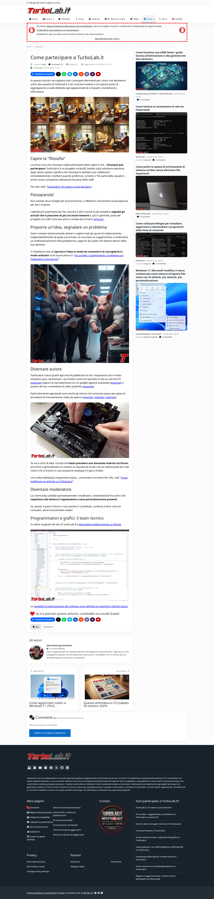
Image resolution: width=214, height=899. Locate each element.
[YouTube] (40, 767)
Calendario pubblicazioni (41, 822)
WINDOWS (141, 157)
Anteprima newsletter (39, 817)
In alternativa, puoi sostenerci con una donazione (58, 30)
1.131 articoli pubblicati (56, 649)
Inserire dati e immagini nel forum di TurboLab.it (158, 824)
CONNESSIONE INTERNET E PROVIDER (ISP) (154, 93)
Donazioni (34, 807)
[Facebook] (51, 767)
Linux (81, 19)
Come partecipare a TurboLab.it (150, 830)
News (136, 19)
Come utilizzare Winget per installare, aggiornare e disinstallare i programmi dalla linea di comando (160, 227)
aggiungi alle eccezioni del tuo (69, 26)
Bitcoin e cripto (117, 19)
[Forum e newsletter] (29, 767)
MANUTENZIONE (143, 213)
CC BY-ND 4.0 (87, 893)
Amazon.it (75, 861)
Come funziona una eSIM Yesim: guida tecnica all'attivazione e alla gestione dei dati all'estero (161, 56)
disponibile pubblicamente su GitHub (100, 524)
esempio (36, 382)
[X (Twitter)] (56, 767)
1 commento (160, 263)
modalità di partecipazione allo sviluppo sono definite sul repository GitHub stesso (81, 606)
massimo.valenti (151, 337)
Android (95, 19)
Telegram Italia (77, 866)
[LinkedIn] (67, 767)
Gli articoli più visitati (62, 820)
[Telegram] (45, 767)
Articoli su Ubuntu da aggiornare (68, 834)
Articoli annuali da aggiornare (67, 829)
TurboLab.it (38, 47)
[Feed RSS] (34, 767)
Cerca (164, 19)
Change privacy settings (38, 871)
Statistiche (34, 831)
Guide (149, 19)
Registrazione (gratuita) (40, 812)
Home (34, 19)
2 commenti (160, 160)
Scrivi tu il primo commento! (50, 733)
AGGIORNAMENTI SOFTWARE (149, 334)
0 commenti (144, 99)
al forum (99, 219)
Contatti (178, 19)
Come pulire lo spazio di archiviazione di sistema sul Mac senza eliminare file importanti (160, 170)
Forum (48, 19)
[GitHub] (61, 767)
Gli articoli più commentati (65, 825)
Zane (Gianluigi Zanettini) (59, 645)
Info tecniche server (38, 827)
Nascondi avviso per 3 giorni (107, 38)
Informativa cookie (35, 866)
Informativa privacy (36, 861)
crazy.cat (147, 160)
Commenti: (56, 64)
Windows (65, 19)
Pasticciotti (116, 861)
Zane (44, 64)
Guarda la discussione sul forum (70, 718)
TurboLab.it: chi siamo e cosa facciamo (69, 186)
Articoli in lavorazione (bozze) (66, 807)
